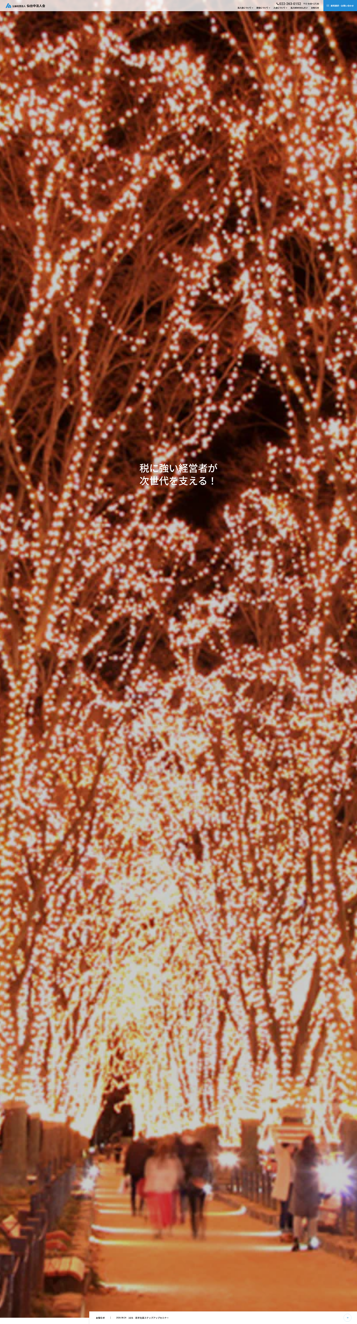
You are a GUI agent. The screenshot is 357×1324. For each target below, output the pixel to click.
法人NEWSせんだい (299, 8)
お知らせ (315, 8)
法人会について (244, 8)
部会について (262, 8)
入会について (279, 8)
